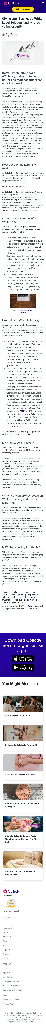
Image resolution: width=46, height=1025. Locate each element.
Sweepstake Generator (12, 985)
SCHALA (23, 411)
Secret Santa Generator (12, 990)
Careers (6, 958)
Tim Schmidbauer (25, 310)
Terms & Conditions (11, 1000)
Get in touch (28, 606)
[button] (43, 3)
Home (5, 932)
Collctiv (27, 434)
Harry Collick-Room (11, 34)
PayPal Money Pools (11, 981)
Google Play (8, 977)
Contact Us (7, 954)
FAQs (5, 945)
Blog (5, 941)
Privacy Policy (9, 1004)
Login (5, 968)
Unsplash (23, 312)
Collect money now (23, 9)
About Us (7, 937)
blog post (26, 600)
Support (6, 950)
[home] (10, 3)
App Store (7, 972)
